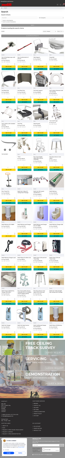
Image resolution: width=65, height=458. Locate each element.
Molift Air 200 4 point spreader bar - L (39, 192)
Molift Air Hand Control (23, 325)
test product (5, 154)
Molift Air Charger (6, 325)
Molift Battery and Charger (24, 224)
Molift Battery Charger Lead (9, 257)
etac (34, 55)
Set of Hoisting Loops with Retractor (8, 58)
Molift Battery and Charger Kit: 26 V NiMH (40, 225)
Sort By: (44, 31)
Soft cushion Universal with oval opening (56, 91)
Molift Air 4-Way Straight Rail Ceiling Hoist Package (55, 291)
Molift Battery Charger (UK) (56, 224)
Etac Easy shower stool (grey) (55, 157)
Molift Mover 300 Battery (55, 325)
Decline (20, 453)
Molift (3, 55)
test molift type (53, 121)
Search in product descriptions (9, 22)
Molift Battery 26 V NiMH (8, 224)
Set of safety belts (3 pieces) (23, 58)
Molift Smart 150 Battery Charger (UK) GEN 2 (8, 291)
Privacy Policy (21, 447)
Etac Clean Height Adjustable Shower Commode (38, 158)
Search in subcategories (8, 20)
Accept (9, 453)
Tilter (19, 157)
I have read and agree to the (43, 454)
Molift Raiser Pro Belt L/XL (24, 257)
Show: (59, 31)
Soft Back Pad (5, 90)
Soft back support (38, 90)
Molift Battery (53, 191)
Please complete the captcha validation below (36, 450)
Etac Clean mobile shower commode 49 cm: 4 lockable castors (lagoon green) (24, 292)
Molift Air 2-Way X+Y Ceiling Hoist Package (23, 192)
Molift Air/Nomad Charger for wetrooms (40, 326)
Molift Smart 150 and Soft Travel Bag (40, 258)
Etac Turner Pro (5, 191)
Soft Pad (20, 123)
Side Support (37, 57)
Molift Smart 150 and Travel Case (54, 258)
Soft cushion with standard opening (8, 124)
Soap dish (51, 57)
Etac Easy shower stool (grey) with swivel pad (39, 291)
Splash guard (37, 123)
